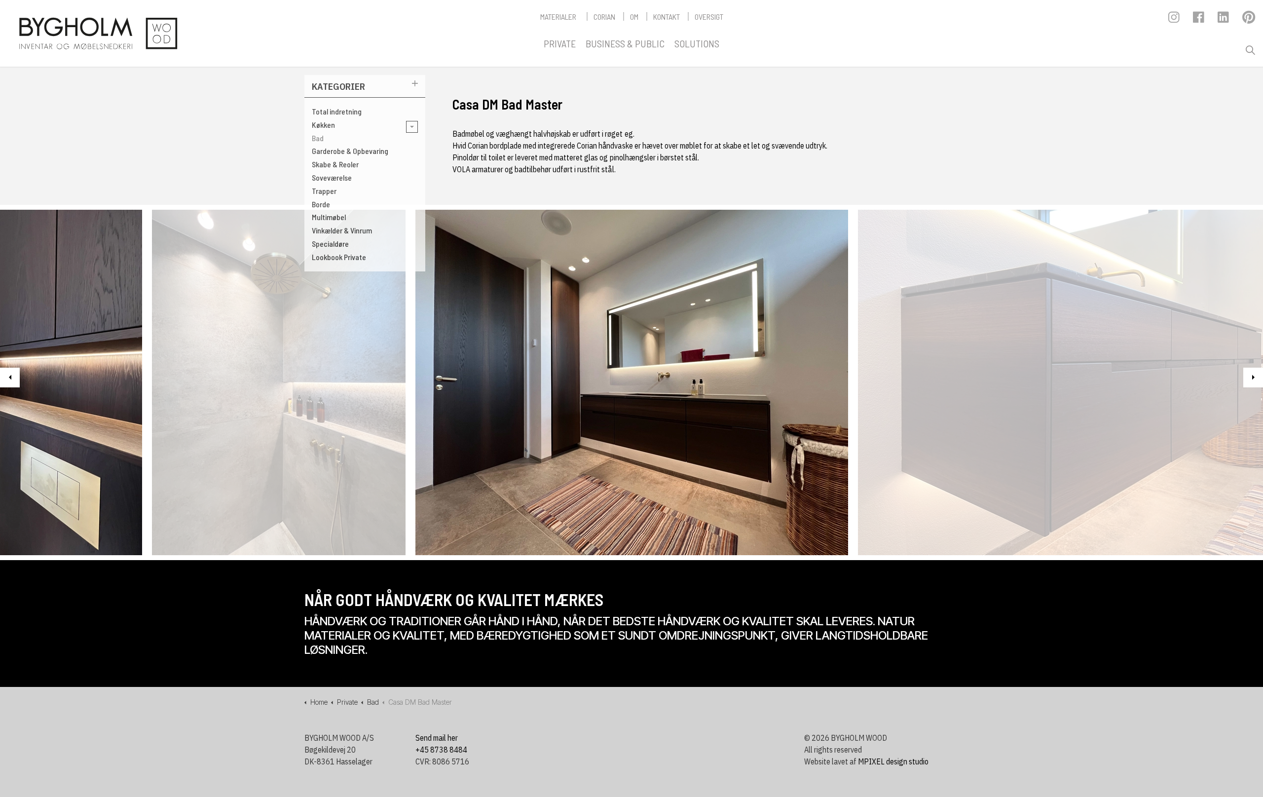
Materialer (558, 16)
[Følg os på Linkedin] (1224, 19)
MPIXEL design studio (893, 761)
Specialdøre (330, 243)
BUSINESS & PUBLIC (625, 43)
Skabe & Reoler (335, 164)
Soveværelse (332, 177)
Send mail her (436, 738)
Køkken (323, 124)
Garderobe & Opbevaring (350, 150)
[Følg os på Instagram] (1174, 19)
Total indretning (337, 111)
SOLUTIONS (696, 43)
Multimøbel (329, 217)
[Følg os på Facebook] (1199, 19)
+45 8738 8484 (441, 750)
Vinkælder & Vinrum (342, 230)
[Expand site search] (1250, 50)
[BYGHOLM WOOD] (98, 33)
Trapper (324, 190)
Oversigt (709, 16)
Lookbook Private (339, 257)
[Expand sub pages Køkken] (412, 127)
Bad (318, 138)
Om (634, 16)
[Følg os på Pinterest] (1248, 19)
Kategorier (338, 86)
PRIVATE (560, 43)
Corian (604, 16)
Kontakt (666, 16)
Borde (321, 204)
